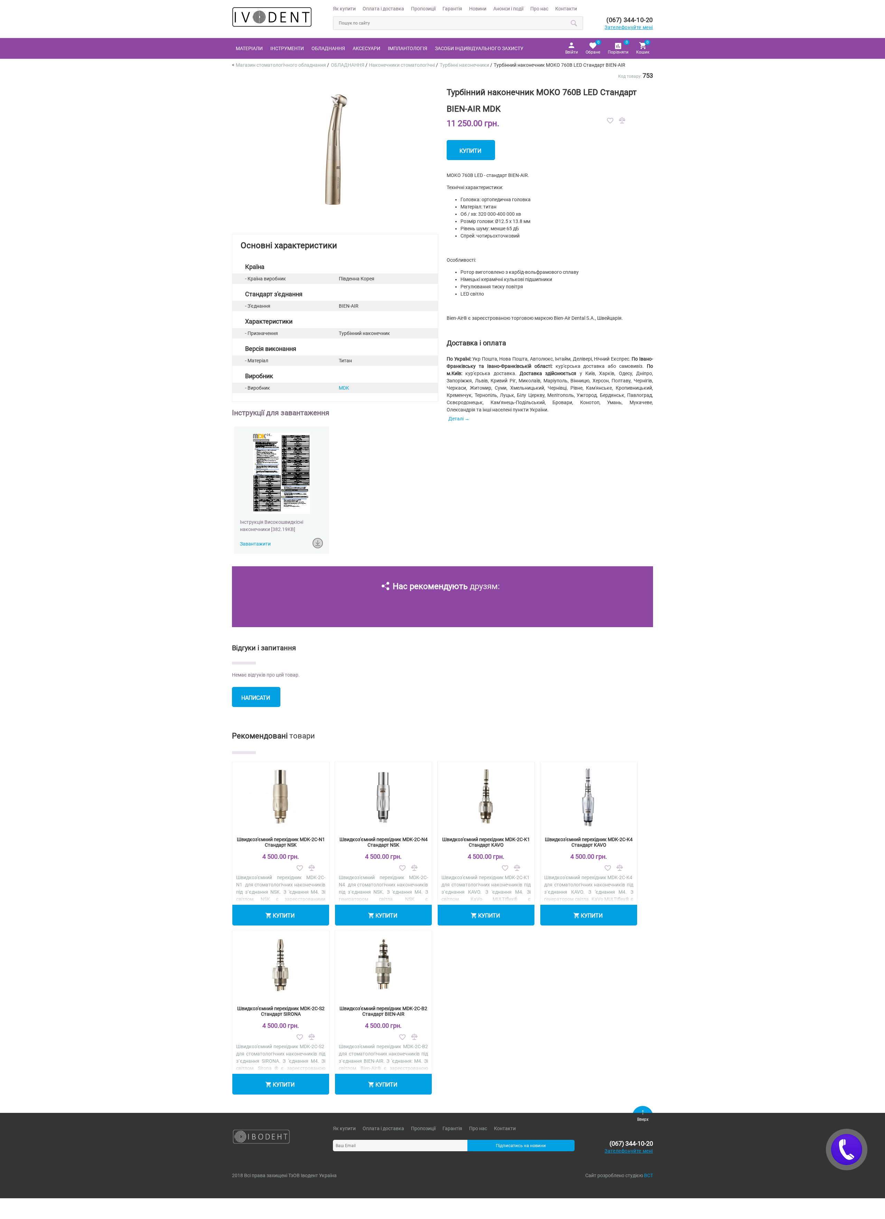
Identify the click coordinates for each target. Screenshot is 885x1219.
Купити (470, 151)
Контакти (566, 8)
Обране (593, 47)
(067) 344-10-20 (629, 20)
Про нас (539, 8)
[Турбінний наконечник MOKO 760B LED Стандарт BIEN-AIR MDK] (335, 222)
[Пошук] (574, 23)
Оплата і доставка (383, 8)
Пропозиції (423, 8)
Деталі (456, 418)
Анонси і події (508, 8)
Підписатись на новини (521, 1145)
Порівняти (618, 47)
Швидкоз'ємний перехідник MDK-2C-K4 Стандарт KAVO (589, 842)
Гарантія (452, 8)
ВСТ (648, 1175)
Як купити (344, 8)
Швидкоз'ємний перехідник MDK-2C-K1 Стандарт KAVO (486, 842)
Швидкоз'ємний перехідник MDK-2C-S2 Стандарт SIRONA (281, 1011)
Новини (477, 8)
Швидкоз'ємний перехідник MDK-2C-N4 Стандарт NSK (383, 842)
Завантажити (255, 544)
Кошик (642, 47)
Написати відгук (255, 701)
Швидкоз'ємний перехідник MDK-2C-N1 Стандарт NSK (281, 842)
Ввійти (571, 52)
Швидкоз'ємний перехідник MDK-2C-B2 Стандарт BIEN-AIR (383, 1011)
